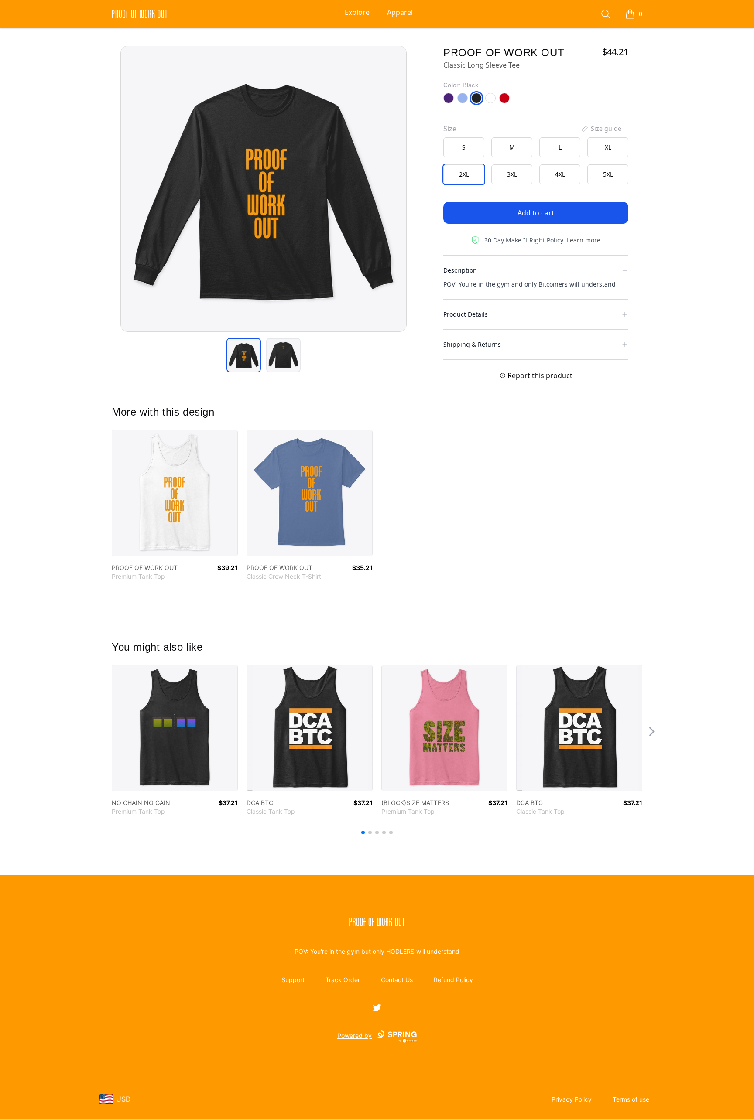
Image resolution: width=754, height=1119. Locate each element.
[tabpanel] (263, 189)
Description (460, 270)
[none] (600, 128)
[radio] (463, 147)
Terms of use (631, 1099)
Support (293, 979)
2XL (464, 174)
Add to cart (536, 213)
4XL (560, 174)
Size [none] (449, 128)
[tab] (243, 355)
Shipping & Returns (472, 344)
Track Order (343, 979)
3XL (512, 174)
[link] (174, 493)
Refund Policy (453, 979)
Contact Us (397, 979)
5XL (608, 174)
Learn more (583, 240)
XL (608, 147)
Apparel (400, 12)
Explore (357, 12)
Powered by (354, 1035)
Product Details (465, 314)
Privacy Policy (572, 1099)
